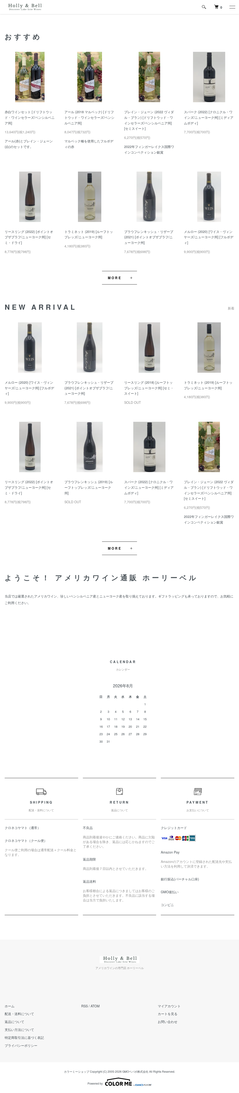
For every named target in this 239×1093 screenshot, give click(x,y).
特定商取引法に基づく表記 (24, 1037)
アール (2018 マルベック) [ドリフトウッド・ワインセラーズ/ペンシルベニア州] (89, 117)
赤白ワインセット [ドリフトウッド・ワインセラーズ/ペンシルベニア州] (30, 117)
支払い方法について (19, 1029)
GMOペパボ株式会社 (135, 1071)
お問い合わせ (167, 1021)
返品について (14, 1021)
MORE (115, 277)
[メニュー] (232, 7)
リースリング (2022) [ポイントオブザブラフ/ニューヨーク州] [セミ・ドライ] (29, 237)
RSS (84, 1006)
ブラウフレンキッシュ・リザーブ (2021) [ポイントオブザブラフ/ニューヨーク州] (148, 237)
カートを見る (167, 1013)
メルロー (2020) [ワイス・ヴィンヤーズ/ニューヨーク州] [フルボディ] (208, 237)
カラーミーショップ (76, 1071)
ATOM (95, 1006)
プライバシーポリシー (21, 1045)
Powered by (95, 1083)
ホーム (9, 1006)
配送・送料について (19, 1013)
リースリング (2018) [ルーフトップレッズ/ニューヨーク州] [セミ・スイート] (149, 388)
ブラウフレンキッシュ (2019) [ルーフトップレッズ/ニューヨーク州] (88, 487)
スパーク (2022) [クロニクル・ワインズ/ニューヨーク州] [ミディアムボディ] (208, 117)
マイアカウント (169, 1006)
